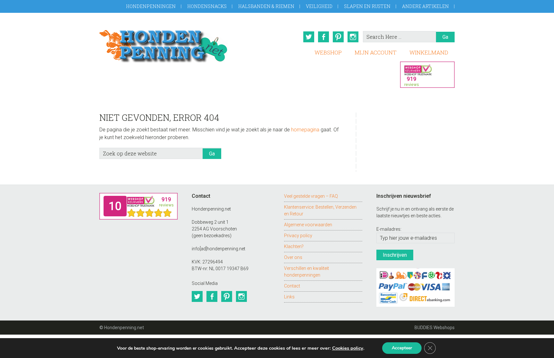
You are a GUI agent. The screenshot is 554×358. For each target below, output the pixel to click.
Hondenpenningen (151, 6)
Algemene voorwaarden (308, 224)
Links (289, 296)
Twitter (308, 36)
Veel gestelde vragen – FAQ (311, 196)
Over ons (293, 257)
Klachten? (294, 246)
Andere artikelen (425, 6)
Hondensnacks (207, 6)
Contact (292, 285)
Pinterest (338, 36)
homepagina (305, 130)
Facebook (323, 36)
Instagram (353, 36)
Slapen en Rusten (367, 6)
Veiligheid (319, 6)
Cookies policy (347, 348)
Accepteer (402, 348)
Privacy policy (298, 235)
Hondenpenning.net (163, 44)
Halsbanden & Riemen (266, 6)
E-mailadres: (388, 229)
